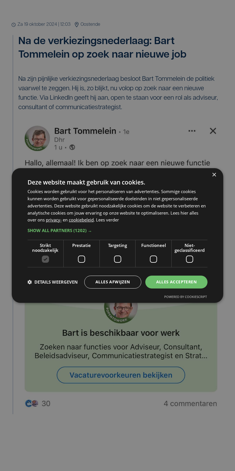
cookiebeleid (81, 220)
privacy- (54, 220)
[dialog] (117, 235)
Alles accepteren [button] (176, 281)
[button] (117, 230)
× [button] (214, 175)
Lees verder (107, 220)
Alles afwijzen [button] (112, 281)
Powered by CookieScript (185, 297)
